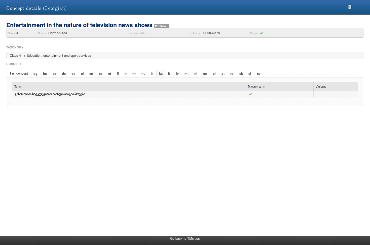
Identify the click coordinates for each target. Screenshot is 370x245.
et (109, 73)
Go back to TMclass (185, 238)
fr (125, 73)
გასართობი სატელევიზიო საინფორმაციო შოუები (50, 94)
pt (223, 73)
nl (195, 73)
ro (232, 73)
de (73, 73)
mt (186, 73)
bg (35, 73)
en (91, 73)
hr (134, 73)
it (152, 73)
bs (45, 73)
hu (143, 73)
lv (177, 73)
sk (241, 73)
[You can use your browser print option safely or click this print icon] (350, 6)
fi (118, 73)
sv (259, 73)
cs (54, 73)
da (64, 73)
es (100, 73)
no (205, 73)
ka (161, 73)
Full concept (19, 73)
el (82, 73)
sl (249, 73)
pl (214, 73)
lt (169, 73)
